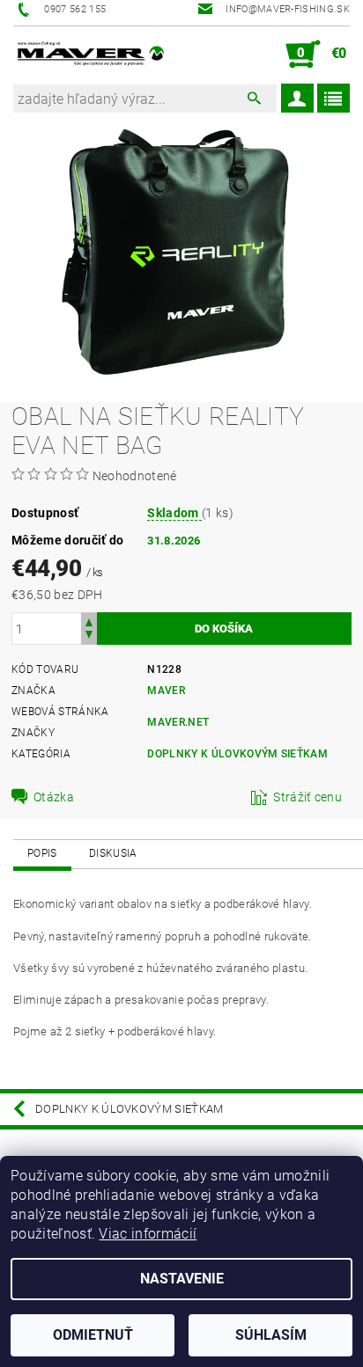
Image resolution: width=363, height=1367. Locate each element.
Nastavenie (182, 1278)
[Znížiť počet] (89, 636)
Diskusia (113, 853)
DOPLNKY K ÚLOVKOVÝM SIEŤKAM (237, 754)
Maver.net (178, 722)
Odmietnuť (93, 1335)
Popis (42, 853)
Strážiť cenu (307, 797)
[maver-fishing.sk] (89, 54)
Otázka (53, 797)
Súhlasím (271, 1335)
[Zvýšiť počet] (89, 620)
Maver (166, 690)
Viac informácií (147, 1233)
